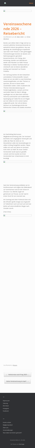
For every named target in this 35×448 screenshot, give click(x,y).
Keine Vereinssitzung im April (17, 381)
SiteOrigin (21, 444)
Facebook (6, 411)
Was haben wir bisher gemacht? (12, 433)
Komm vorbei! (7, 422)
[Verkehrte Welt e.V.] (5, 3)
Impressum (6, 401)
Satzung (5, 403)
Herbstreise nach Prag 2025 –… (17, 374)
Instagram (6, 408)
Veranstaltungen (8, 430)
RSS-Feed (6, 406)
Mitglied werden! (8, 425)
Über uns (5, 427)
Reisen (15, 365)
